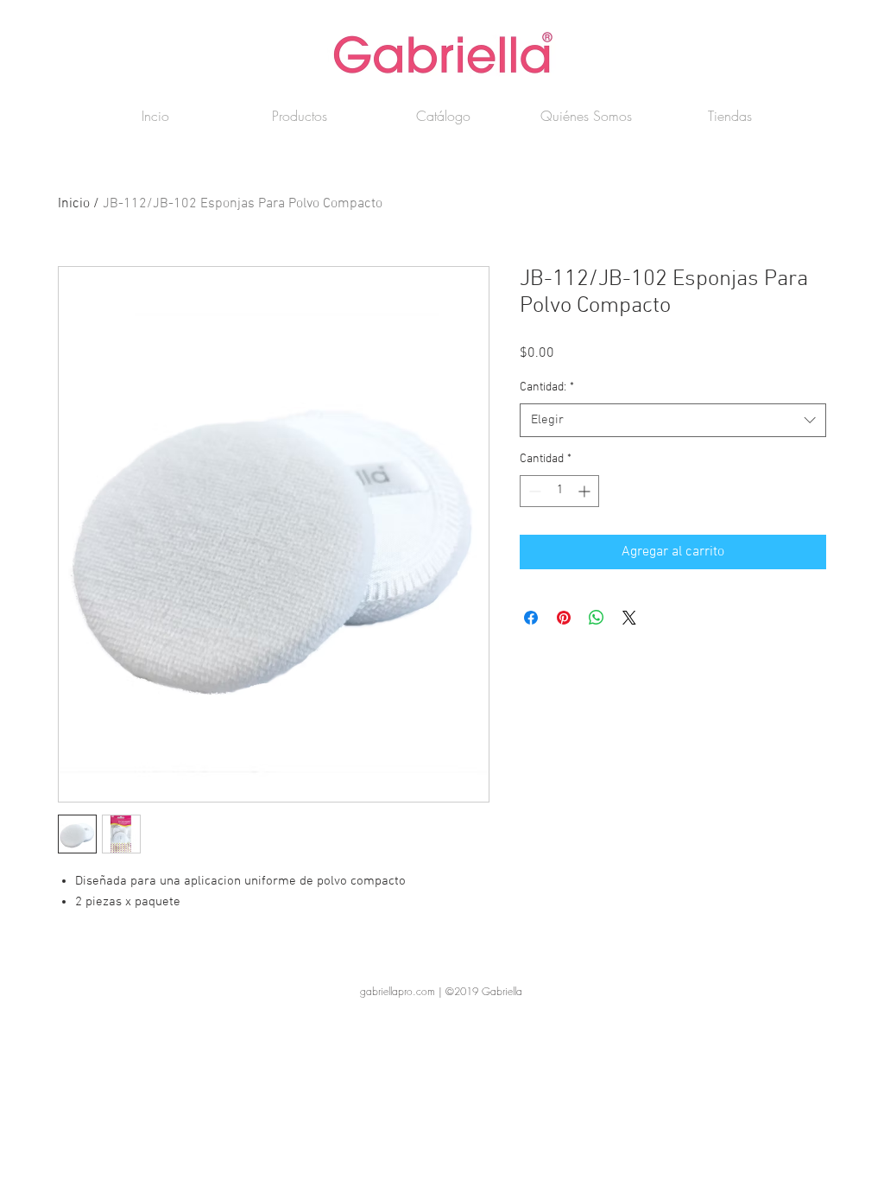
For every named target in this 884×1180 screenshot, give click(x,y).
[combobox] (673, 420)
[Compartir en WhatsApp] (596, 617)
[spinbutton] (559, 491)
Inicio (74, 204)
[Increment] (586, 491)
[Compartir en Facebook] (531, 617)
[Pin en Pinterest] (563, 617)
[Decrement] (533, 491)
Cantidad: (547, 387)
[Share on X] (629, 617)
